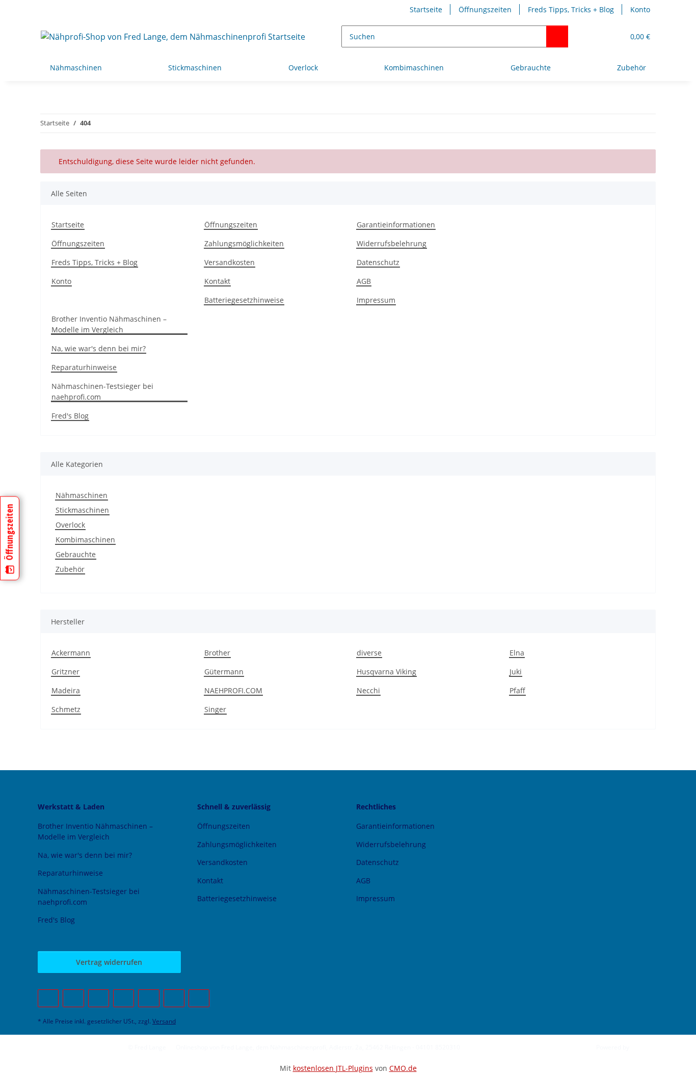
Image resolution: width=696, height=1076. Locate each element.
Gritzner (65, 671)
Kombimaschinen (85, 539)
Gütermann (224, 671)
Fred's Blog (70, 416)
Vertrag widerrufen (109, 962)
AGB (364, 281)
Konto (640, 9)
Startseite (426, 9)
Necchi (368, 690)
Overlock (70, 525)
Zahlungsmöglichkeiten (244, 243)
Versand (164, 1021)
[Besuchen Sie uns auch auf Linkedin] (199, 998)
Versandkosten (229, 262)
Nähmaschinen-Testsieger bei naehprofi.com (102, 391)
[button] (595, 36)
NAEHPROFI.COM (233, 690)
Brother (217, 653)
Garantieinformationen (396, 224)
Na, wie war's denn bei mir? (98, 348)
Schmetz (66, 709)
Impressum (376, 300)
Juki (516, 671)
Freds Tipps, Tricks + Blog (571, 9)
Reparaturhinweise (84, 367)
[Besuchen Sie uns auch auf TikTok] (174, 998)
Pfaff (517, 690)
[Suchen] (557, 36)
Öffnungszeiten (485, 9)
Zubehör (70, 569)
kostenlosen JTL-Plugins (333, 1068)
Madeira (65, 690)
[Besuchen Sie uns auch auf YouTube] (98, 998)
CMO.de (403, 1068)
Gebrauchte (76, 554)
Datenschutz (378, 262)
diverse (369, 653)
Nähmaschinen (82, 495)
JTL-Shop (643, 1047)
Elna (517, 653)
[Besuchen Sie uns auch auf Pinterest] (123, 998)
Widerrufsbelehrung (391, 243)
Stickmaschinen (82, 510)
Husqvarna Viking (386, 671)
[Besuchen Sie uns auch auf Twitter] (73, 998)
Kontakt (217, 281)
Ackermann (70, 653)
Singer (215, 709)
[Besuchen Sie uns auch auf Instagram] (148, 998)
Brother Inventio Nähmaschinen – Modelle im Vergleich (109, 324)
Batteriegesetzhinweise (244, 300)
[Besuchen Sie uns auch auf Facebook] (48, 998)
